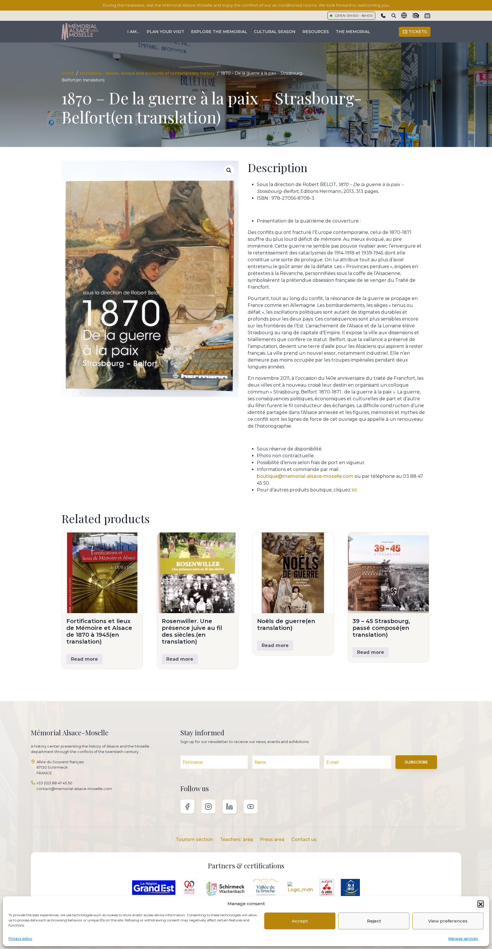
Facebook (187, 806)
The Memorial (353, 31)
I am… (133, 31)
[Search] (393, 15)
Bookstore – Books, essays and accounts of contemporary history (147, 73)
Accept (300, 921)
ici (354, 490)
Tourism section (194, 839)
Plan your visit (165, 31)
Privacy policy (20, 938)
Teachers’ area (236, 839)
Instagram (208, 806)
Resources (315, 31)
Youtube (250, 806)
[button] (480, 904)
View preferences (448, 921)
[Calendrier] (427, 16)
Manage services (463, 938)
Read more (84, 659)
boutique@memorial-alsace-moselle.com (305, 476)
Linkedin (229, 806)
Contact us (304, 839)
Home (68, 73)
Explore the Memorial (219, 31)
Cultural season (275, 31)
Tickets (417, 31)
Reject (374, 921)
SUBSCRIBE (416, 762)
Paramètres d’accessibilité (416, 16)
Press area (272, 839)
